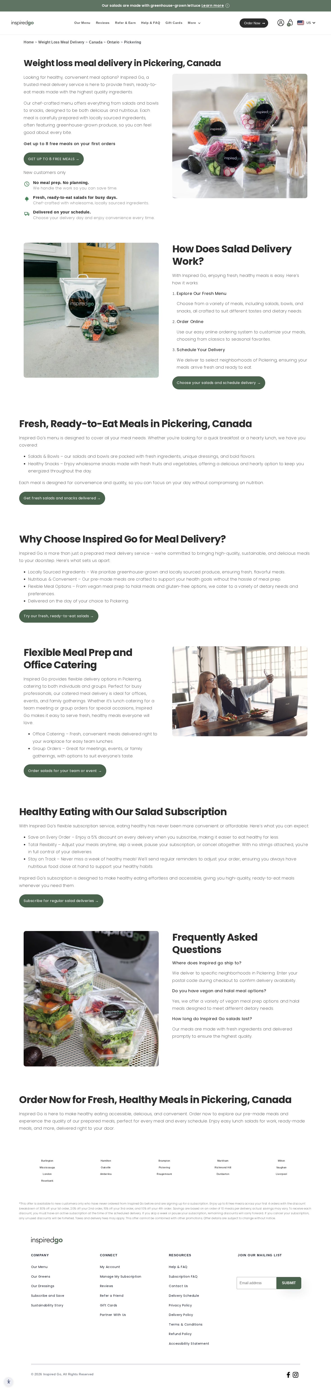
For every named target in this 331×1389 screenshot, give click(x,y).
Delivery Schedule (184, 1295)
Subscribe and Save (47, 1295)
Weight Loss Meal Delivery (61, 42)
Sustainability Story (47, 1305)
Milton (281, 1160)
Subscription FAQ (183, 1276)
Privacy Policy (180, 1305)
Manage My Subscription (120, 1276)
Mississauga (47, 1167)
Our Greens (40, 1276)
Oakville (106, 1167)
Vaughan (281, 1167)
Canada (96, 42)
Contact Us (178, 1286)
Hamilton (106, 1160)
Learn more (213, 5)
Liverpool (281, 1174)
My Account (110, 1267)
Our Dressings (42, 1286)
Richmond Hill (223, 1167)
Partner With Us (113, 1315)
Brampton (164, 1160)
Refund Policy (180, 1334)
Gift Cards (108, 1305)
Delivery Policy (181, 1315)
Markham (223, 1160)
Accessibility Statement (189, 1343)
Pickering (164, 1167)
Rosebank (47, 1180)
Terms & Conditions (186, 1324)
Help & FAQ (178, 1267)
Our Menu (39, 1267)
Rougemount (164, 1174)
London (47, 1174)
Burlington (47, 1160)
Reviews (106, 1286)
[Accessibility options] (8, 1381)
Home (29, 42)
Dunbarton (223, 1174)
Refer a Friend (111, 1295)
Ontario (113, 42)
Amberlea (106, 1174)
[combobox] (307, 22)
